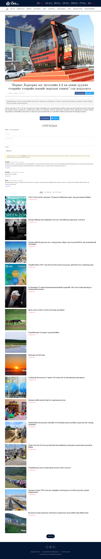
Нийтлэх (9, 151)
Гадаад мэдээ (61, 9)
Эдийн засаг (21, 9)
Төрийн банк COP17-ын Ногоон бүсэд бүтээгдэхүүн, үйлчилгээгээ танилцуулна (60, 265)
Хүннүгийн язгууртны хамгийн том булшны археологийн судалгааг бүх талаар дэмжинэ (61, 423)
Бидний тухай (35, 552)
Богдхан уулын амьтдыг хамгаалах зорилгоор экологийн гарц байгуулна (58, 513)
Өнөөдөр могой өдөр (36, 355)
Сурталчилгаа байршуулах (50, 552)
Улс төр (12, 9)
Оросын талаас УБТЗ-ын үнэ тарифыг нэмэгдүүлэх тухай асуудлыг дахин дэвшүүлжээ (58, 491)
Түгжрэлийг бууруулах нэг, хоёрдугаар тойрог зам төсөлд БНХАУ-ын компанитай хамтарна (62, 243)
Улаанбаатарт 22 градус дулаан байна (43, 332)
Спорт (44, 9)
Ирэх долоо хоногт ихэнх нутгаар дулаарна (46, 310)
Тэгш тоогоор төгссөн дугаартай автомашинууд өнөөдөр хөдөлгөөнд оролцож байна (60, 446)
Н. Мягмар (10, 93)
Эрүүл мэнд (37, 9)
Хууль (69, 9)
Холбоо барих (66, 552)
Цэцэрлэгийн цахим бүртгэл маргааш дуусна (46, 400)
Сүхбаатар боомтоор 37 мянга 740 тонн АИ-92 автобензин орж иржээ (56, 377)
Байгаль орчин (77, 9)
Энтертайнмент (89, 9)
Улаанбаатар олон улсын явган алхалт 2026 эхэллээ (49, 468)
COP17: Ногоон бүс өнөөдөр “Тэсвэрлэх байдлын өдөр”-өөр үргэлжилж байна (59, 197)
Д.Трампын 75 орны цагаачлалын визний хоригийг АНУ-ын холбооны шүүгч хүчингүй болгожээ (60, 288)
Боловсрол (51, 9)
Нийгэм (29, 9)
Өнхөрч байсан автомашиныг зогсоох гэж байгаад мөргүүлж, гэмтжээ (56, 220)
